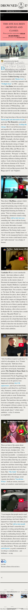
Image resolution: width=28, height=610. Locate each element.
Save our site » (14, 11)
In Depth (12, 15)
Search (25, 18)
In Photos (18, 15)
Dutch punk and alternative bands (13, 119)
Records (6, 15)
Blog (23, 15)
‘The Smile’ (13, 472)
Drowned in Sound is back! (13, 591)
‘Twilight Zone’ (6, 84)
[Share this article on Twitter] (5, 561)
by (8, 61)
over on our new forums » (16, 34)
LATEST (2, 586)
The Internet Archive (21, 37)
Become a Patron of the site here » (10, 566)
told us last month (19, 524)
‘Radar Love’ (19, 79)
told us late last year (18, 218)
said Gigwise (5, 548)
